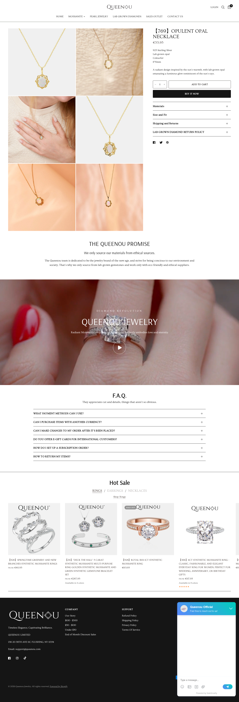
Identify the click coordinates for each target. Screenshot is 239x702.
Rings (97, 491)
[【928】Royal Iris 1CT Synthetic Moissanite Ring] (148, 529)
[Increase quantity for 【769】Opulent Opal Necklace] (164, 84)
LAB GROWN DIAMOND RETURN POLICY (178, 132)
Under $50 (70, 629)
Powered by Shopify (58, 686)
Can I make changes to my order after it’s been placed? (74, 430)
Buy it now (192, 94)
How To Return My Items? (51, 456)
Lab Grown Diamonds (127, 16)
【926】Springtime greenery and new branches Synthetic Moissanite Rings (32, 562)
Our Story (70, 615)
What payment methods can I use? (58, 413)
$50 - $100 (70, 625)
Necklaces (137, 491)
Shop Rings (119, 496)
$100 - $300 (71, 620)
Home (59, 16)
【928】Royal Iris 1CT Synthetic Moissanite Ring (142, 562)
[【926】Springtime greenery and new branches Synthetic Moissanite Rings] (34, 529)
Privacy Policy (129, 625)
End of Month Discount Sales (80, 634)
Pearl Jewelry (99, 16)
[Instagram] (19, 658)
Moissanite (75, 16)
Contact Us (175, 16)
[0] (228, 7)
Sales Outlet (154, 16)
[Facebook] (11, 658)
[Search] (223, 7)
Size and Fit (160, 114)
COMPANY (71, 609)
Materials (158, 106)
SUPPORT (127, 609)
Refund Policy (129, 615)
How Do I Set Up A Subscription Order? (60, 447)
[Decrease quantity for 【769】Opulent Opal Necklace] (155, 84)
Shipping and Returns (165, 123)
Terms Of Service (131, 629)
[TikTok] (27, 658)
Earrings (115, 491)
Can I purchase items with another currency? (67, 422)
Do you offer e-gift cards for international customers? (75, 439)
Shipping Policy (130, 620)
